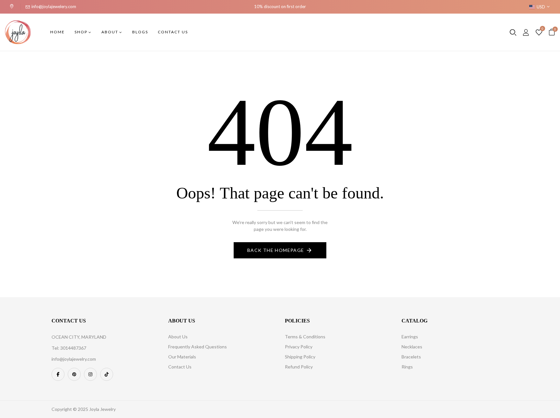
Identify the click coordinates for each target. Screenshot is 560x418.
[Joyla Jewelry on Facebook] (58, 374)
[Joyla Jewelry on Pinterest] (74, 374)
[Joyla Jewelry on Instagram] (90, 374)
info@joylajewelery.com (53, 6)
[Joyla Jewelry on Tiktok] (106, 374)
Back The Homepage (275, 250)
